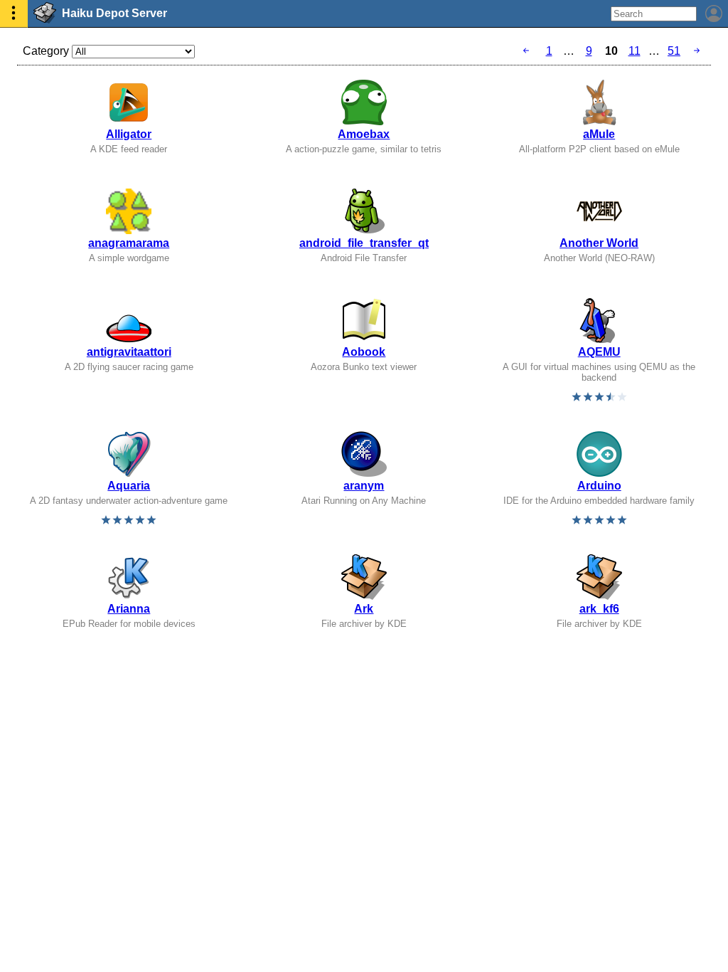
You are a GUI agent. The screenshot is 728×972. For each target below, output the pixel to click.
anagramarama (128, 243)
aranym (363, 486)
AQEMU (599, 352)
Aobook (363, 352)
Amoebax (364, 134)
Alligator (128, 134)
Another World (599, 243)
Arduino (599, 486)
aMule (599, 134)
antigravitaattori (129, 352)
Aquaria (128, 486)
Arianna (128, 609)
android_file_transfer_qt (364, 243)
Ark (363, 609)
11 (634, 51)
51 (674, 51)
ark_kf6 (599, 609)
